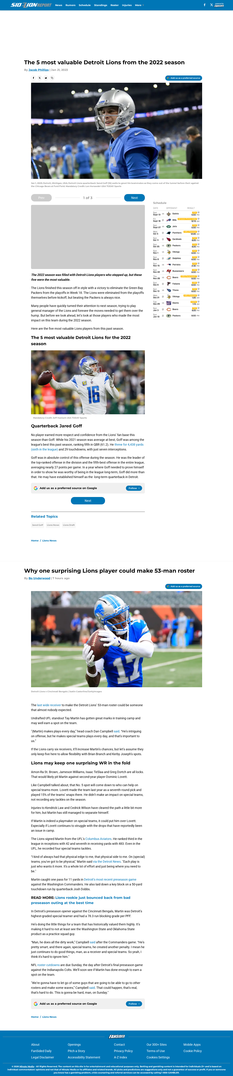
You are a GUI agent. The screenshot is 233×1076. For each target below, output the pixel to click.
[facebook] (204, 4)
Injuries (127, 5)
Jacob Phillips (39, 70)
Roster (115, 5)
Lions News (53, 525)
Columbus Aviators (98, 839)
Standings (100, 5)
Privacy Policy (123, 1051)
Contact (119, 1044)
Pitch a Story (76, 1051)
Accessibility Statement (84, 1057)
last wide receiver (49, 705)
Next (134, 198)
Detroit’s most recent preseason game (110, 879)
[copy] (52, 77)
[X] (211, 4)
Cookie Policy (193, 1051)
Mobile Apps (192, 1044)
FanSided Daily (41, 1051)
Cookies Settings (158, 1057)
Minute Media (26, 1066)
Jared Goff (37, 525)
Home (35, 540)
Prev (41, 198)
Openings (74, 1044)
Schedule (85, 5)
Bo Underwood (39, 578)
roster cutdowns (48, 965)
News (58, 5)
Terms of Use (156, 1051)
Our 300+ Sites (157, 1044)
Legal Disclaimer (42, 1057)
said (116, 731)
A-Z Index (120, 1057)
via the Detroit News (107, 861)
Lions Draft (69, 525)
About (35, 1044)
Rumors (70, 5)
